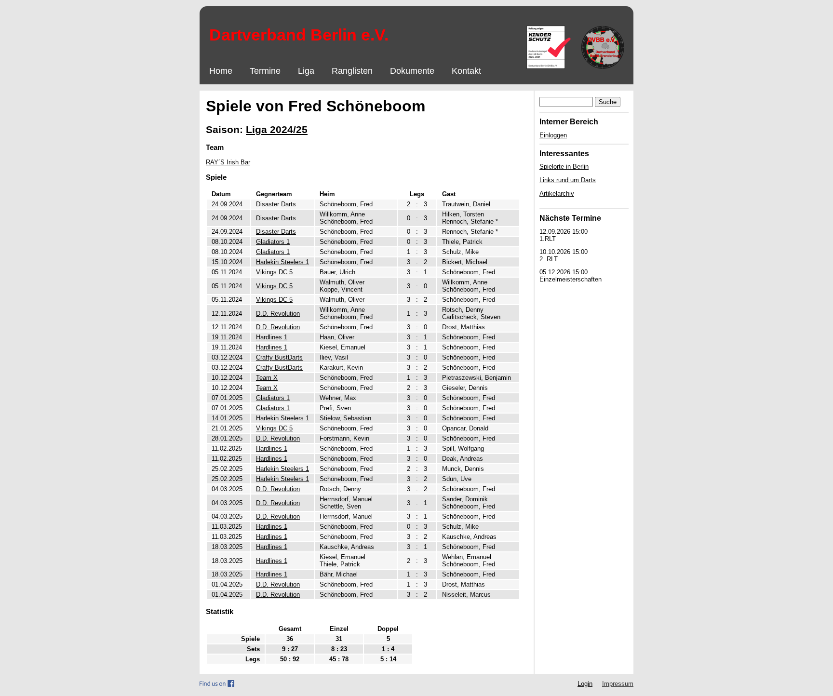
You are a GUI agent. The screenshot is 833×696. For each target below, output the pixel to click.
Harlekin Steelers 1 (282, 262)
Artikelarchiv (556, 193)
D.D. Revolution (278, 313)
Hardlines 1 (271, 337)
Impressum (617, 683)
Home (220, 71)
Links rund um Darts (567, 180)
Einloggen (553, 135)
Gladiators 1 (273, 241)
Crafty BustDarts (279, 357)
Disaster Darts (276, 204)
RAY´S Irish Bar (228, 162)
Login (585, 683)
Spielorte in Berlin (564, 166)
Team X (267, 377)
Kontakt (466, 71)
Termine (265, 71)
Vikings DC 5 (274, 272)
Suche (608, 102)
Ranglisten (352, 71)
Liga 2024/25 (277, 129)
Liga (306, 71)
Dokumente (412, 71)
